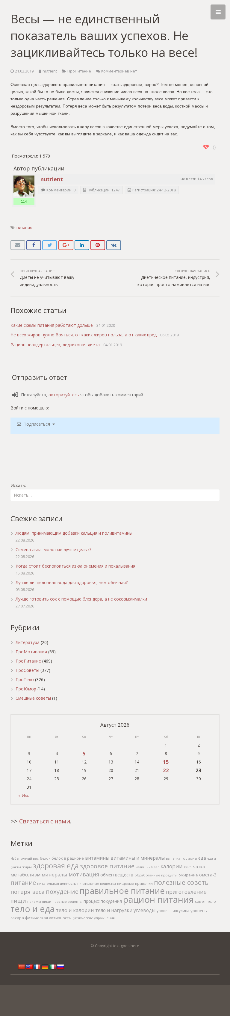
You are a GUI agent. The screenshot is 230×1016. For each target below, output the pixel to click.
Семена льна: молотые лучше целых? (53, 549)
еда (202, 858)
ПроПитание (79, 71)
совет (200, 901)
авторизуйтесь (64, 394)
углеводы (144, 910)
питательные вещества (96, 883)
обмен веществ (116, 875)
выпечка (173, 858)
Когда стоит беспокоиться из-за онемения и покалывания (75, 566)
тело (211, 901)
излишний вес (147, 867)
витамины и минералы (138, 858)
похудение (62, 891)
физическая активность (48, 917)
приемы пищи (39, 901)
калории (172, 866)
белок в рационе (68, 858)
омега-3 (208, 875)
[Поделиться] (33, 245)
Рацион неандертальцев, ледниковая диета (55, 344)
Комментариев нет (119, 71)
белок (45, 858)
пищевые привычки (135, 883)
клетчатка (194, 867)
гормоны (189, 858)
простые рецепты (67, 901)
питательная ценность (56, 883)
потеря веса (27, 891)
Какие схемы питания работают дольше (51, 325)
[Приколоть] (97, 245)
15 (166, 761)
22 (166, 770)
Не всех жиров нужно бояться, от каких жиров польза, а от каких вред (83, 335)
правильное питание (122, 890)
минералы (54, 874)
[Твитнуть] (49, 245)
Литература (28, 642)
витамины (97, 858)
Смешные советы (33, 698)
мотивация (84, 874)
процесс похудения (103, 901)
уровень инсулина (173, 910)
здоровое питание (107, 866)
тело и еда (32, 908)
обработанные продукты (155, 875)
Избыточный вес (24, 858)
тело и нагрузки (113, 910)
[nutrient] (23, 186)
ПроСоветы (27, 670)
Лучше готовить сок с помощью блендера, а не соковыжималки (81, 599)
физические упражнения (93, 918)
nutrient (50, 71)
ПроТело (25, 679)
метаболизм (25, 874)
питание (24, 227)
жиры (27, 867)
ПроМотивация (31, 651)
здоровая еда (56, 865)
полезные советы (182, 882)
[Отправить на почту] (17, 245)
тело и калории (75, 910)
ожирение (188, 875)
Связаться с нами (44, 821)
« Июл (24, 795)
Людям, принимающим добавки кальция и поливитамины (74, 533)
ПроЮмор (26, 689)
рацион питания (158, 899)
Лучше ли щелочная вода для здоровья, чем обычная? (72, 582)
